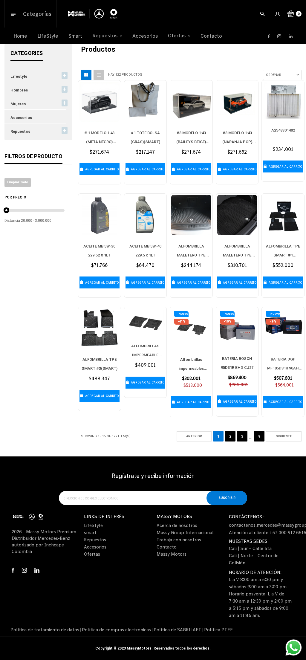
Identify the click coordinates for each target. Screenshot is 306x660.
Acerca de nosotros (177, 525)
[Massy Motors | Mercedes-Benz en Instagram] (279, 36)
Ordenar (273, 75)
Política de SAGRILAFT (177, 629)
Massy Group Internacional (185, 532)
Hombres (19, 90)
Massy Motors (171, 554)
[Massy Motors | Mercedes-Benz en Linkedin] (291, 36)
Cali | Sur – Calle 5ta (250, 548)
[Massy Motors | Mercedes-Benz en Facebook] (269, 36)
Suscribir (226, 498)
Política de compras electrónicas (116, 629)
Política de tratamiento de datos (44, 629)
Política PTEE (218, 629)
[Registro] (278, 15)
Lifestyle (18, 76)
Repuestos (105, 36)
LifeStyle (47, 36)
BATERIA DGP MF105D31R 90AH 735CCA (283, 368)
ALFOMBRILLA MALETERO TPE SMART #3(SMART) (237, 255)
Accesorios (145, 36)
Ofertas (177, 36)
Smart (75, 36)
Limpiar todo (17, 182)
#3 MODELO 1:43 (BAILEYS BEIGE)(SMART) (191, 142)
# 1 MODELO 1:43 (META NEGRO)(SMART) (99, 142)
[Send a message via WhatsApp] (293, 647)
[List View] (99, 75)
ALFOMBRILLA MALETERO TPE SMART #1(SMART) (191, 255)
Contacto (211, 36)
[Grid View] (86, 75)
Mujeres (18, 104)
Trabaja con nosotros (179, 540)
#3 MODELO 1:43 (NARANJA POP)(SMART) (237, 142)
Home (20, 36)
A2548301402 (283, 130)
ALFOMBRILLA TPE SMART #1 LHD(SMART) (283, 255)
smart (90, 532)
